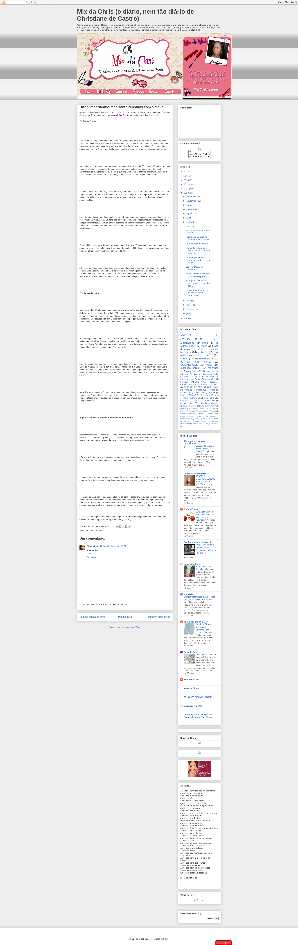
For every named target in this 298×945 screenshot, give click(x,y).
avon (198, 374)
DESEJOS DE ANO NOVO (196, 387)
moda (204, 346)
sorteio (184, 358)
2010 (186, 193)
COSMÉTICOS (189, 364)
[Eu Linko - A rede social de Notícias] (199, 900)
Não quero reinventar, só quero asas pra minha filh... (198, 283)
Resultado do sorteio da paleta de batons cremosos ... (197, 293)
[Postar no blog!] (120, 526)
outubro (190, 205)
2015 (186, 171)
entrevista (184, 401)
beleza (197, 376)
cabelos (202, 352)
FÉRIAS (211, 393)
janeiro (190, 313)
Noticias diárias (198, 408)
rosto (195, 421)
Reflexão (211, 390)
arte (214, 411)
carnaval (183, 413)
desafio (213, 413)
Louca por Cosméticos (196, 473)
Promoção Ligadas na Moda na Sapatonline (197, 238)
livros (190, 419)
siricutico (186, 424)
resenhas (213, 367)
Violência (192, 411)
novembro (191, 201)
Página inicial (125, 617)
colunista (193, 413)
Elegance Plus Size (194, 706)
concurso (209, 376)
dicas (205, 342)
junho (189, 222)
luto (204, 419)
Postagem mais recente (92, 617)
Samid (197, 379)
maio (189, 226)
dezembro (191, 196)
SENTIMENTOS (203, 358)
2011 (186, 188)
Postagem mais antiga (158, 617)
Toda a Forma (191, 509)
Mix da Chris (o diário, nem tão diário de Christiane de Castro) (135, 15)
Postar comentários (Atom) (129, 627)
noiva (196, 401)
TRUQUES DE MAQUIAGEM (198, 697)
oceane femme (187, 403)
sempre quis (214, 421)
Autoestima (191, 371)
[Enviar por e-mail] (117, 526)
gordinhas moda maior (196, 622)
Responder (92, 557)
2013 (186, 180)
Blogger (166, 939)
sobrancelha (197, 424)
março (189, 305)
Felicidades (185, 382)
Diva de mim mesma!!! (197, 243)
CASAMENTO (213, 403)
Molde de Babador (204, 654)
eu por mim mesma (195, 361)
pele (186, 376)
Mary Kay (184, 408)
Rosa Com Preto (192, 564)
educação (214, 382)
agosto (190, 213)
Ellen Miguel (93, 546)
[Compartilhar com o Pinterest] (129, 526)
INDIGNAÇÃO (210, 406)
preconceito (184, 421)
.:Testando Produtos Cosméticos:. (194, 442)
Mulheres (198, 390)
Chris (185, 406)
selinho (202, 421)
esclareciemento (186, 416)
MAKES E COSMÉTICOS (199, 337)
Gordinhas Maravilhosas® (197, 542)
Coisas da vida (211, 371)
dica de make (212, 374)
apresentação (204, 411)
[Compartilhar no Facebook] (126, 526)
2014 (186, 176)
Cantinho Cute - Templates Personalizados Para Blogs (198, 715)
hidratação (185, 393)
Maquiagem (187, 342)
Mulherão (189, 594)
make (209, 364)
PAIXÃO (192, 395)
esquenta (200, 416)
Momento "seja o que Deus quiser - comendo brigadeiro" (198, 250)
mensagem (199, 393)
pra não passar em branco (199, 354)
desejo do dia (209, 398)
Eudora (193, 406)
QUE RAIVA (200, 382)
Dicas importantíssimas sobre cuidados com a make (198, 260)
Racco (182, 411)
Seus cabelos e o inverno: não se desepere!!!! (198, 275)
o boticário (210, 401)
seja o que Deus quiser (208, 385)
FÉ (200, 406)
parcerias (185, 379)
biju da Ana (205, 395)
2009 (186, 318)
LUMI (182, 395)
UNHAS (188, 374)
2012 (186, 184)
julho (189, 217)
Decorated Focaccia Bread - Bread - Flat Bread (205, 449)
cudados (203, 413)
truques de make (212, 424)
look (197, 419)
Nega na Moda (191, 688)
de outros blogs (98, 530)
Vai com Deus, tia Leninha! (194, 268)
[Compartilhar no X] (123, 526)
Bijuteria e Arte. (192, 679)
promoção (188, 385)
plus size (212, 419)
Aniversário (210, 379)
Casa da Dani (191, 652)
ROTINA (212, 408)
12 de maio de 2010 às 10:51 (113, 546)
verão (201, 403)
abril (188, 300)
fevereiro (191, 309)
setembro (191, 209)
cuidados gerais (190, 367)
